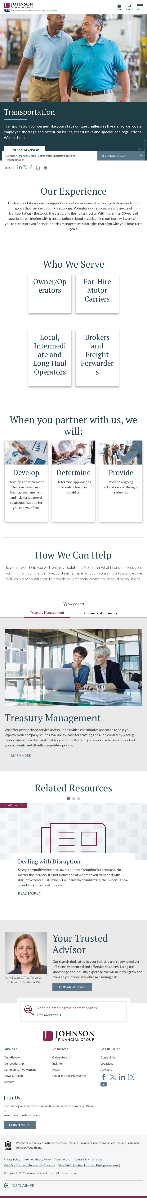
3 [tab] (78, 798)
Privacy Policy (12, 1159)
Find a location (48, 1015)
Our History (12, 1057)
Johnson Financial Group (21, 155)
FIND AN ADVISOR (24, 150)
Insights (57, 1063)
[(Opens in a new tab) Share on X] (25, 167)
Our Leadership (14, 1063)
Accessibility (81, 1159)
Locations (106, 1063)
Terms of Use (62, 1159)
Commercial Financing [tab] (100, 613)
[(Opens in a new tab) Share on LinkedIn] (19, 167)
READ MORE (28, 893)
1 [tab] (68, 798)
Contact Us (107, 1057)
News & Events (14, 1075)
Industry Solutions (64, 155)
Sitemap (97, 1159)
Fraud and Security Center (69, 1075)
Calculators (59, 1057)
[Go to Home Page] (73, 1036)
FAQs (56, 1069)
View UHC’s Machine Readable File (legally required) (89, 1165)
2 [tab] (73, 798)
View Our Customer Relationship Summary (29, 1165)
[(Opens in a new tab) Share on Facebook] (31, 167)
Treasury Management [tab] (47, 612)
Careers (9, 1081)
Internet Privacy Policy (37, 1159)
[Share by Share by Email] (38, 168)
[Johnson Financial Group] (19, 5)
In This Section (113, 155)
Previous (4, 831)
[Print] (45, 168)
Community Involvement (20, 1069)
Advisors (106, 1069)
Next (143, 831)
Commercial (45, 155)
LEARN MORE (24, 755)
